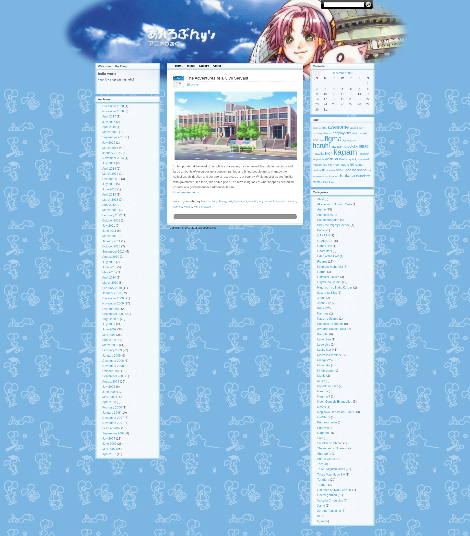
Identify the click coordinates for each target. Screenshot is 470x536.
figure (345, 140)
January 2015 (111, 153)
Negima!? (323, 396)
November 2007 (113, 423)
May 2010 (109, 272)
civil (230, 201)
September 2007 (113, 433)
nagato (344, 164)
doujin (355, 133)
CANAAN (323, 235)
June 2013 (109, 189)
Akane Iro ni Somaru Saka (334, 204)
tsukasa (347, 175)
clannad (327, 133)
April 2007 (109, 454)
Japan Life (324, 303)
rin (324, 170)
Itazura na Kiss (327, 292)
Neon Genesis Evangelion (334, 401)
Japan (321, 298)
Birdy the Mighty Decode (333, 225)
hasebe (252, 201)
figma (333, 139)
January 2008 (111, 412)
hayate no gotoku (344, 146)
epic (316, 140)
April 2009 (109, 340)
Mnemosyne (325, 370)
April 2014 (109, 168)
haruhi (321, 145)
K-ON (321, 308)
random (317, 170)
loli (336, 159)
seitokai (330, 170)
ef (318, 516)
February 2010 (112, 288)
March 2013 (110, 199)
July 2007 (108, 438)
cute (348, 133)
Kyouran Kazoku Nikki (332, 329)
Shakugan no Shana (331, 448)
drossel (363, 133)
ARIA (320, 199)
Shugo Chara (326, 459)
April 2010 (109, 277)
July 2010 (108, 262)
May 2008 (109, 397)
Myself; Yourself (327, 386)
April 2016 (109, 127)
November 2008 (113, 366)
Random (323, 433)
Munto (321, 375)
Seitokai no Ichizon (329, 443)
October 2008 (111, 371)
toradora (334, 176)
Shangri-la (324, 453)
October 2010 (111, 246)
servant (269, 201)
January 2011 (111, 241)
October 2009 (111, 309)
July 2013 (108, 184)
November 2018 (113, 111)
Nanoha (322, 391)
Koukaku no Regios (330, 324)
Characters (324, 251)
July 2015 (108, 142)
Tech (320, 464)
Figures (322, 261)
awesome (338, 127)
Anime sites (325, 215)
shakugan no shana (351, 170)
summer (317, 176)
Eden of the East (328, 256)
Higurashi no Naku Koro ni (334, 287)
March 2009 (110, 345)
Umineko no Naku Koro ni (334, 490)
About (217, 66)
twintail (317, 182)
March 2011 (110, 236)
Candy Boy (324, 246)
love (342, 159)
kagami (346, 152)
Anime (195, 84)
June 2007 (109, 443)
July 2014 (108, 163)
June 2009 (109, 329)
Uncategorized (327, 495)
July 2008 (108, 386)
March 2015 (110, 148)
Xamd (321, 505)
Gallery (204, 66)
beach (360, 128)
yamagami (205, 206)
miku (315, 164)
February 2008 (112, 407)
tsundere (363, 176)
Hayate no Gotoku (329, 282)
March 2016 (110, 132)
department (240, 201)
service (177, 206)
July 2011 (108, 225)
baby (215, 201)
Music (191, 66)
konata (329, 159)
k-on (329, 153)
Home (179, 66)
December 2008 (113, 360)
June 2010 (109, 267)
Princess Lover (327, 422)
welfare (188, 206)
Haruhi (321, 272)
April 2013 (109, 194)
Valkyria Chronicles (330, 500)
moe (336, 164)
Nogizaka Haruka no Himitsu (336, 412)
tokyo (325, 176)
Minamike (323, 365)
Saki (320, 438)
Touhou (322, 485)
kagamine (318, 159)
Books (321, 230)
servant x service (285, 201)
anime (207, 201)
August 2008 (110, 381)
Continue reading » (186, 192)
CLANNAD (324, 241)
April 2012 (109, 205)
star (369, 170)
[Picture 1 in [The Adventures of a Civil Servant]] (235, 126)
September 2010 (113, 251)
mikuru (323, 164)
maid (366, 159)
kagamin (364, 153)
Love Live (323, 344)
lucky (348, 159)
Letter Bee (324, 339)
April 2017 (109, 116)
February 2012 (112, 215)
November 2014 (113, 158)
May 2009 (109, 335)
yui (332, 182)
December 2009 (113, 298)
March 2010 (110, 282)
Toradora (323, 479)
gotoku (353, 140)
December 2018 (113, 106)
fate (321, 140)
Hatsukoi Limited (328, 277)
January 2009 (111, 355)
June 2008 (109, 392)
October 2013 (111, 179)
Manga (322, 360)
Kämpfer (323, 334)
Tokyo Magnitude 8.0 (331, 474)
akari (315, 128)
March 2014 (110, 173)
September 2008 (113, 376)
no (352, 164)
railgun (359, 164)
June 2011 (109, 231)
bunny (222, 201)
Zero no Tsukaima (329, 511)
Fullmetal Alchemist (330, 266)
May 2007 (109, 449)
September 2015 (113, 137)
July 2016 (108, 122)
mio (330, 164)
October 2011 (111, 220)
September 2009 (113, 314)
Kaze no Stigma (327, 318)
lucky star (357, 159)
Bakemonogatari (328, 220)
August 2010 (110, 256)
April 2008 (109, 402)
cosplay (339, 133)
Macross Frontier (328, 355)
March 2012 (110, 210)
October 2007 (111, 428)
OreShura (323, 417)
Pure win (323, 428)
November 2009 (113, 303)
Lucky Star (324, 349)
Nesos (321, 407)
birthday (317, 133)
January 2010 (111, 293)
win (196, 206)
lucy (261, 201)
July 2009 (108, 324)
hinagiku (318, 153)
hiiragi (364, 146)
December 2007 (113, 417)
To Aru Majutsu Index (331, 469)
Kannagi (323, 313)
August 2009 (110, 319)
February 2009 (112, 350)
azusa (353, 128)
